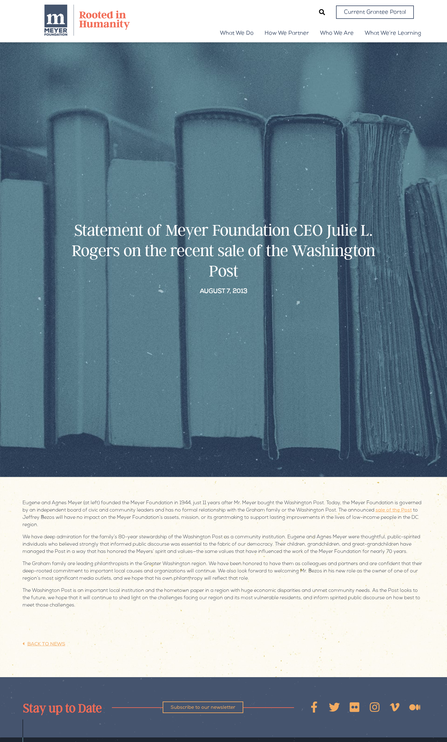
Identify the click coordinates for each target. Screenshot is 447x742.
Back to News (46, 644)
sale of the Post (394, 510)
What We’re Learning (393, 33)
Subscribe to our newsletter (203, 707)
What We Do (237, 33)
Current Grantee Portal (375, 12)
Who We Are (337, 33)
